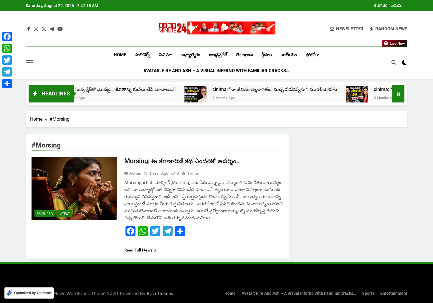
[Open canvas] (29, 62)
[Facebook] (7, 36)
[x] (44, 29)
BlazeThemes (160, 293)
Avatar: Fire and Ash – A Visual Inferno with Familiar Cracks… (216, 70)
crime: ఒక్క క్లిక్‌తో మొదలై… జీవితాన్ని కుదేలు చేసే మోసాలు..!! (108, 89)
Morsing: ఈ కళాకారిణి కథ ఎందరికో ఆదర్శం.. (182, 161)
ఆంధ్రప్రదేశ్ (218, 54)
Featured (45, 213)
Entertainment (393, 293)
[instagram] (36, 29)
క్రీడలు (267, 54)
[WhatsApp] (7, 48)
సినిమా (165, 54)
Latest (64, 213)
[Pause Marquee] (398, 93)
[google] (52, 29)
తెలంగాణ (244, 54)
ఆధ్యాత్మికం (190, 54)
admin (135, 173)
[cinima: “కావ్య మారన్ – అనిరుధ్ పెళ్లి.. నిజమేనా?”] (346, 97)
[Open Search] (393, 62)
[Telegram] (7, 72)
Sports (368, 293)
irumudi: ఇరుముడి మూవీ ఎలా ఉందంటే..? (390, 5)
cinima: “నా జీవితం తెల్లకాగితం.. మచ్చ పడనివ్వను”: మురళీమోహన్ (263, 89)
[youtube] (60, 29)
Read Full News (138, 250)
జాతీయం (289, 54)
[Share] (7, 84)
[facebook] (29, 29)
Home (120, 54)
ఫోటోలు (312, 54)
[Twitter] (7, 60)
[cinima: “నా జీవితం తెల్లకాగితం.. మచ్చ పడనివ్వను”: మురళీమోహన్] (184, 97)
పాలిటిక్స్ (142, 54)
